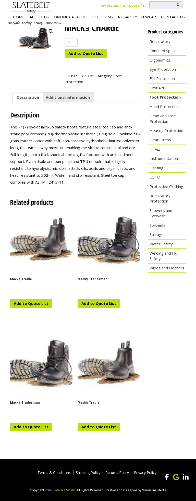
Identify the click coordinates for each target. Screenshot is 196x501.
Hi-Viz (155, 149)
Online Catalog (70, 16)
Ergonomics (160, 60)
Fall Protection (162, 78)
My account (111, 5)
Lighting (156, 167)
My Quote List (134, 5)
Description (28, 97)
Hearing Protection (166, 130)
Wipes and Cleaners (167, 267)
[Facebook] (167, 477)
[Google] (176, 477)
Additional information (68, 97)
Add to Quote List (85, 53)
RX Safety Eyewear (137, 16)
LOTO (155, 177)
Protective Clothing (166, 186)
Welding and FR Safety (163, 255)
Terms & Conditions (54, 472)
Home (18, 16)
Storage (157, 234)
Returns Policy (117, 472)
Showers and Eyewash (161, 213)
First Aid (157, 87)
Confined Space (163, 50)
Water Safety (161, 243)
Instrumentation (164, 158)
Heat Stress (160, 139)
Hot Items (102, 16)
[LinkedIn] (185, 477)
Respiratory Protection (160, 198)
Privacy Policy (145, 472)
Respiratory (160, 41)
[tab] (28, 97)
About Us (39, 16)
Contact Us (173, 16)
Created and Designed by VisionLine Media (135, 490)
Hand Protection (164, 106)
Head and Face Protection (163, 118)
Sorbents (158, 225)
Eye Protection (163, 69)
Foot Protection (165, 97)
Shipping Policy (88, 472)
